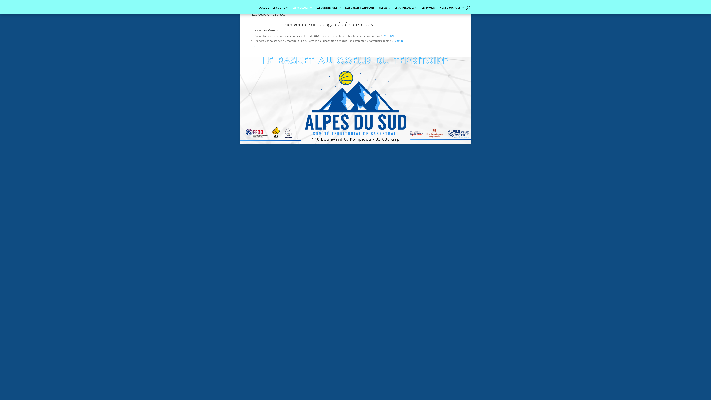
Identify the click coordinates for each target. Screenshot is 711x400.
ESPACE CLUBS (301, 7)
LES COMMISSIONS (326, 7)
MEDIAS (383, 7)
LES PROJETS (429, 7)
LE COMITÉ (279, 7)
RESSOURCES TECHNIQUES (360, 7)
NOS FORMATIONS (450, 7)
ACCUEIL (264, 7)
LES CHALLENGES (404, 7)
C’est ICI (388, 36)
